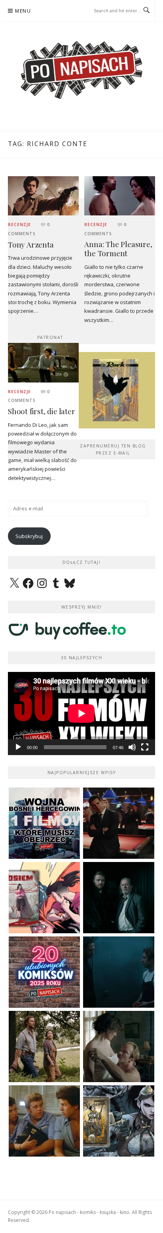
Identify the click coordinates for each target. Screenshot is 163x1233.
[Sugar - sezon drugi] (118, 823)
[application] (81, 713)
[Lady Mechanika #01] (118, 1121)
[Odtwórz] (18, 747)
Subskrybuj (29, 536)
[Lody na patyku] (44, 1121)
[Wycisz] (132, 747)
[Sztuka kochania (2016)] (118, 1046)
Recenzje (19, 224)
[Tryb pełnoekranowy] (145, 747)
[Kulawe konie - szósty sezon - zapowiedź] (118, 897)
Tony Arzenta (31, 244)
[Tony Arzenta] (43, 195)
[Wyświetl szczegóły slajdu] (116, 390)
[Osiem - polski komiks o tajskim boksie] (44, 897)
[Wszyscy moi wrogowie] (44, 1046)
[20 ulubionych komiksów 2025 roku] (44, 972)
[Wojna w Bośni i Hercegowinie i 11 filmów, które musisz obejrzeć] (44, 823)
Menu (23, 11)
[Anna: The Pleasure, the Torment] (119, 195)
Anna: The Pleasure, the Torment (118, 248)
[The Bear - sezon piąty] (118, 972)
